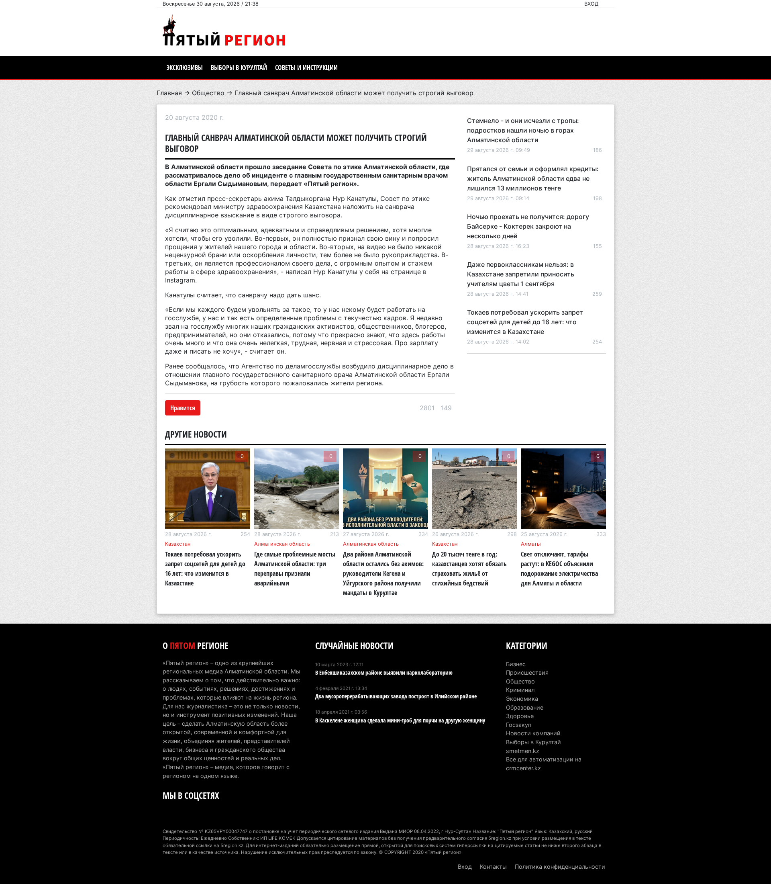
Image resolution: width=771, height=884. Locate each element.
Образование (524, 707)
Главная (169, 93)
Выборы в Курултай (239, 67)
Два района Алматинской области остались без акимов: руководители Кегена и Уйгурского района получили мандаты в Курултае (383, 573)
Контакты (493, 866)
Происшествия (527, 672)
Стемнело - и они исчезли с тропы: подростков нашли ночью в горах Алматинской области (523, 130)
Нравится (182, 407)
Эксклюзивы (185, 67)
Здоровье (520, 715)
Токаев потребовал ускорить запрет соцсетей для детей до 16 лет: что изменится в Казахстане (525, 322)
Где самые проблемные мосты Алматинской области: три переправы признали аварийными (294, 568)
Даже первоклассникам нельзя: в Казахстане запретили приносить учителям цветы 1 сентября (520, 274)
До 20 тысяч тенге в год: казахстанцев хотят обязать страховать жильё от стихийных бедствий (469, 568)
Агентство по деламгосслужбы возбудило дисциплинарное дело (344, 366)
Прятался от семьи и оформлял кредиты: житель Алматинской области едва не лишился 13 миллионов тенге (533, 178)
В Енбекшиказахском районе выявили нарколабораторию (384, 672)
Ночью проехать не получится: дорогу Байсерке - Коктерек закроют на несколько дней (528, 226)
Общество (208, 93)
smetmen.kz (522, 750)
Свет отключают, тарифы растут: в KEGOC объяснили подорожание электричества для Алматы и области (559, 568)
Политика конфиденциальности (560, 866)
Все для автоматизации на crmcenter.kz (543, 763)
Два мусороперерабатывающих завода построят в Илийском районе (396, 696)
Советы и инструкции (306, 67)
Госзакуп (518, 724)
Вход (591, 4)
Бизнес (516, 664)
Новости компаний (533, 733)
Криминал (520, 689)
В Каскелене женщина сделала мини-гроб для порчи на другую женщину (400, 720)
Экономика (522, 698)
